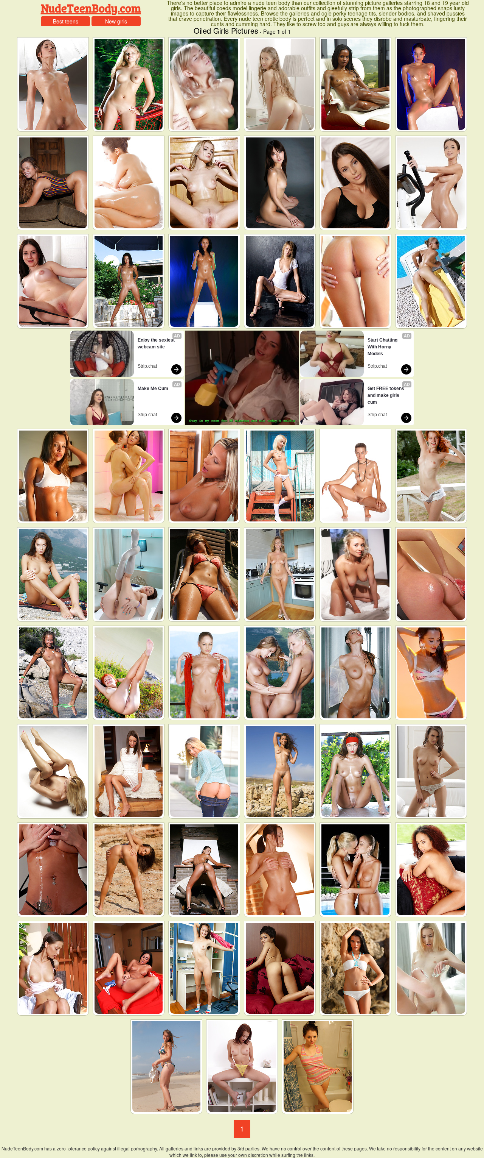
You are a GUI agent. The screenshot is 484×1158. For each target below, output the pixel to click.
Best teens (65, 21)
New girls (116, 21)
